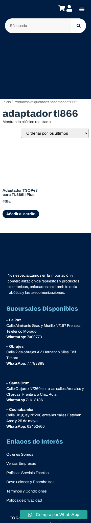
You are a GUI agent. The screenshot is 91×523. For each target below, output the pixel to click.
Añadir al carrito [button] (20, 214)
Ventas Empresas (21, 463)
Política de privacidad (24, 500)
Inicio (7, 102)
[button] (82, 9)
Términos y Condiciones (26, 491)
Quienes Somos (19, 454)
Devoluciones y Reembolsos (30, 482)
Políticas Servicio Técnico (27, 473)
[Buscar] (78, 25)
